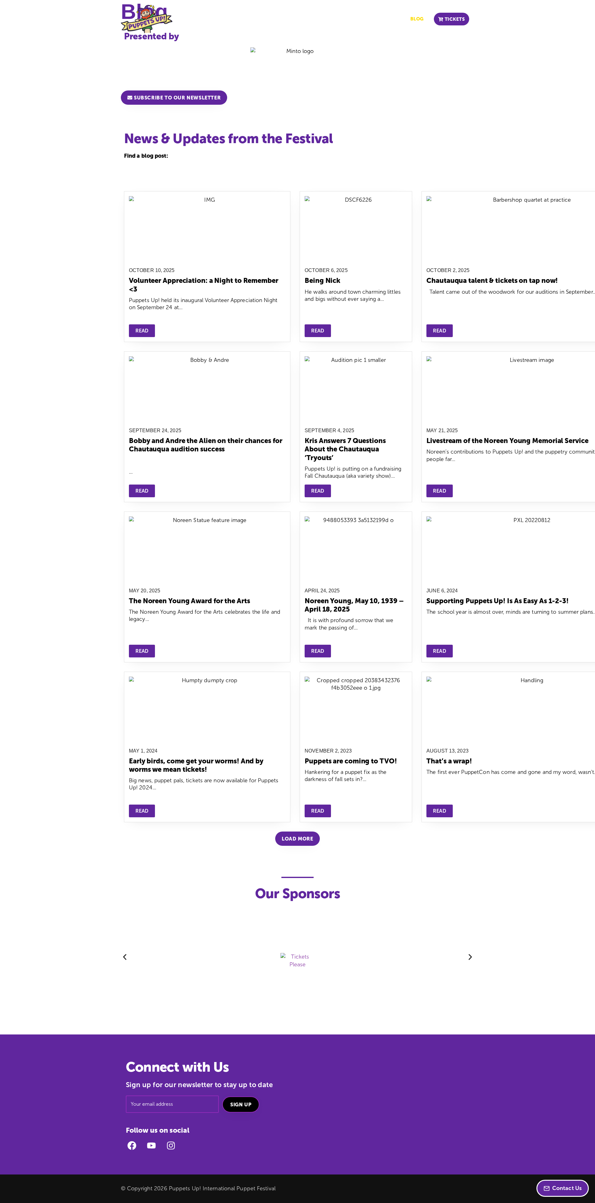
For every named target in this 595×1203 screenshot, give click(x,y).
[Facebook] (132, 1146)
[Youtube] (151, 1146)
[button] (297, 839)
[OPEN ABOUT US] (296, 19)
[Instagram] (171, 1146)
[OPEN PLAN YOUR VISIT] (255, 19)
